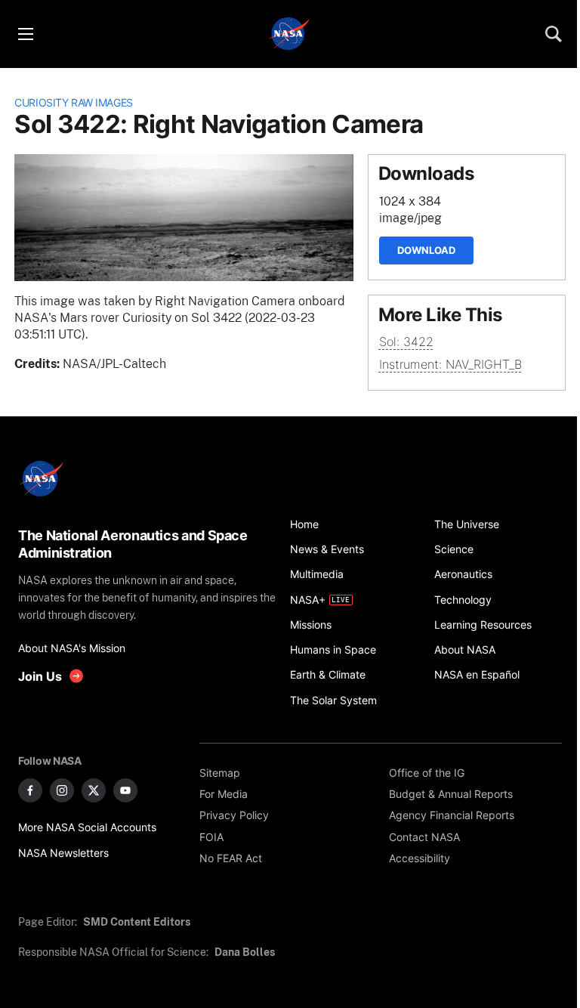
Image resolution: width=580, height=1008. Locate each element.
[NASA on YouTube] (125, 790)
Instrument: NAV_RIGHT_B (450, 364)
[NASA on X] (94, 790)
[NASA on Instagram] (62, 790)
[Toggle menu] (25, 34)
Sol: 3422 (406, 342)
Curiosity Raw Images (73, 102)
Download (426, 250)
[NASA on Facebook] (30, 790)
